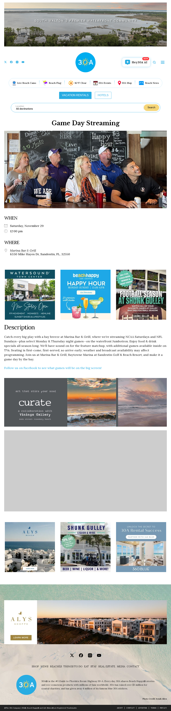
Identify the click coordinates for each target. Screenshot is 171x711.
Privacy (163, 708)
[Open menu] (162, 62)
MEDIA (121, 666)
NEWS (44, 666)
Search (151, 107)
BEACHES (56, 666)
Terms (153, 708)
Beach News (152, 82)
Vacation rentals (75, 95)
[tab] (75, 95)
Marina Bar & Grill (23, 250)
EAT (86, 666)
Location (20, 106)
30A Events (105, 82)
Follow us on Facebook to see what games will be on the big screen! (53, 368)
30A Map (127, 82)
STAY (94, 666)
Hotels (103, 95)
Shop (35, 666)
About (120, 708)
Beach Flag (55, 82)
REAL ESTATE (106, 666)
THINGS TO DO (72, 666)
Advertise (142, 708)
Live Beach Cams (26, 82)
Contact (133, 666)
